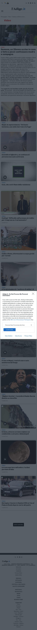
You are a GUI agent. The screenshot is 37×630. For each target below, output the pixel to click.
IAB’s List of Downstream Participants (20, 319)
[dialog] (18, 315)
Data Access (18, 336)
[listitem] (18, 325)
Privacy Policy (28, 336)
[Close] (33, 294)
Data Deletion (8, 336)
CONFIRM (9, 329)
